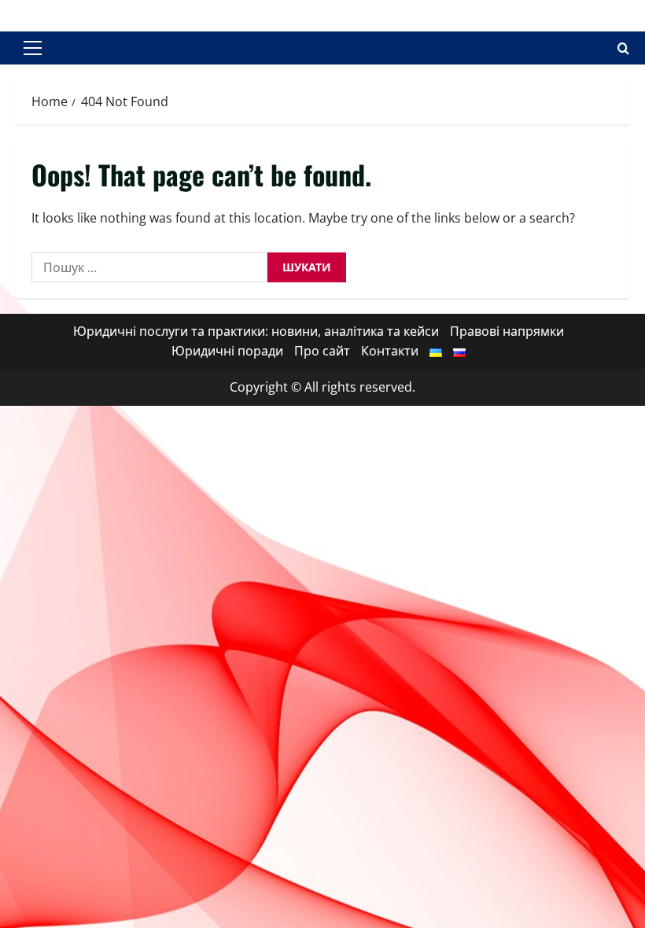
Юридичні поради (227, 350)
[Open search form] (623, 48)
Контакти (389, 350)
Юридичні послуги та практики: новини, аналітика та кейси (256, 331)
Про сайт (322, 350)
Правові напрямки (507, 331)
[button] (33, 47)
